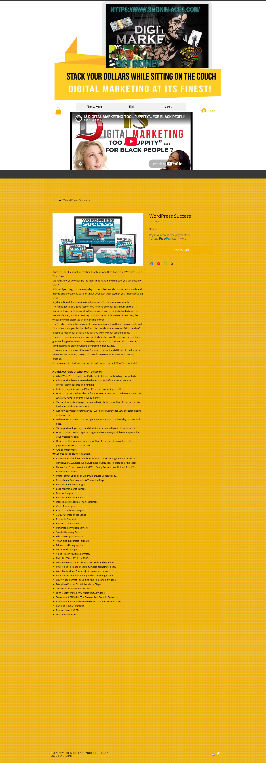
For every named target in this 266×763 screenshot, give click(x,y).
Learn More (179, 238)
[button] (58, 111)
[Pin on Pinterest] (158, 263)
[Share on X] (172, 263)
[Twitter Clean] (218, 753)
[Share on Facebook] (151, 263)
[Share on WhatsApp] (165, 263)
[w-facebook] (213, 755)
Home (56, 200)
